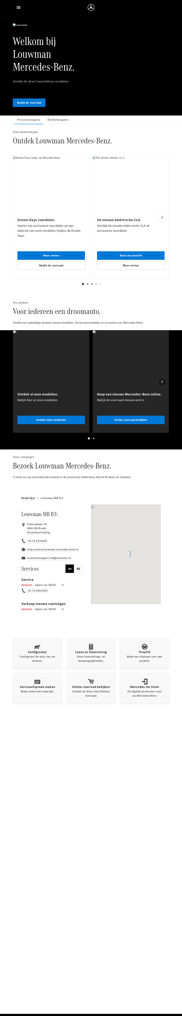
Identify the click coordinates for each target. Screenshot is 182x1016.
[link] (38, 532)
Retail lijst (28, 498)
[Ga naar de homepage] (91, 7)
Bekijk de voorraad (29, 102)
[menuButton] (18, 7)
